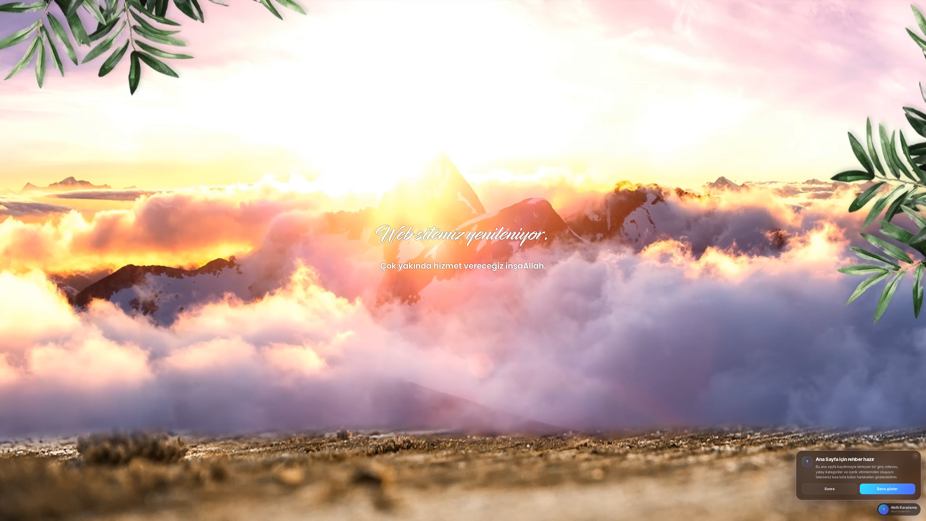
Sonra (829, 489)
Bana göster (887, 489)
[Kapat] (916, 456)
